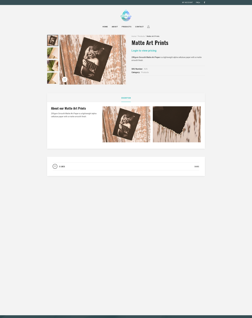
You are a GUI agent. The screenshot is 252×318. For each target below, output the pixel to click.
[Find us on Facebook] (204, 2)
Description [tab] (126, 98)
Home (134, 36)
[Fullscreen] (64, 79)
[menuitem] (187, 2)
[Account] (148, 27)
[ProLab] (126, 15)
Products (141, 36)
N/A (146, 69)
